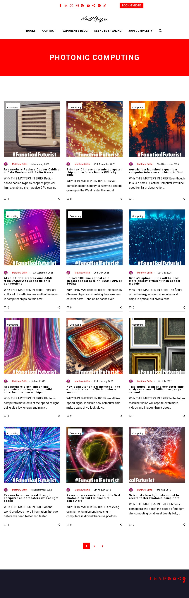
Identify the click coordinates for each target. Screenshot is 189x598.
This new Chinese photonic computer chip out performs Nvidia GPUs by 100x (94, 172)
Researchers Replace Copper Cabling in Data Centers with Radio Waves (32, 171)
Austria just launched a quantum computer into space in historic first (156, 171)
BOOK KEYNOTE (131, 5)
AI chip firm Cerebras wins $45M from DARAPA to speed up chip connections (28, 280)
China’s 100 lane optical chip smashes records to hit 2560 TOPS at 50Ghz (94, 280)
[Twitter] (71, 5)
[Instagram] (77, 5)
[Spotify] (99, 5)
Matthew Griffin (19, 164)
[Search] (160, 31)
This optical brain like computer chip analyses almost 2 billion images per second (156, 389)
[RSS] (82, 5)
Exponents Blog (75, 30)
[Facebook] (60, 5)
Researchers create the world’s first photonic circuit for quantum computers (93, 498)
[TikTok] (105, 5)
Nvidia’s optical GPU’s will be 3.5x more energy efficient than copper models (155, 280)
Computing (12, 107)
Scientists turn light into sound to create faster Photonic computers (154, 497)
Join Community (140, 30)
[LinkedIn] (66, 5)
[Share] (94, 5)
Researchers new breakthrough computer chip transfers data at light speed (31, 498)
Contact (49, 30)
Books (31, 30)
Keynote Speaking (108, 30)
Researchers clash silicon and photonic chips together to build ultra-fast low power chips (28, 389)
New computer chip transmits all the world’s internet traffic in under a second (93, 389)
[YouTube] (88, 5)
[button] (58, 198)
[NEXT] (102, 546)
